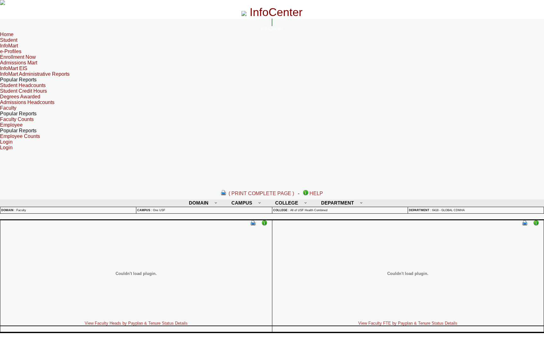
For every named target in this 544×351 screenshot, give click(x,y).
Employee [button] (11, 125)
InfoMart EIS (13, 68)
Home (7, 34)
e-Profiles (10, 51)
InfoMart (9, 45)
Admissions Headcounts (27, 102)
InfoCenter (272, 28)
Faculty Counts (17, 119)
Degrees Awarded (20, 96)
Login (6, 147)
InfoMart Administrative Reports (35, 74)
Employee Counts (20, 136)
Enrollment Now (18, 57)
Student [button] (8, 40)
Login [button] (6, 142)
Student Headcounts (23, 85)
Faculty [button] (8, 108)
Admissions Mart (18, 62)
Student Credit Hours (23, 91)
